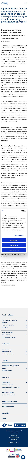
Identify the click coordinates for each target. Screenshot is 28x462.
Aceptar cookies (14, 240)
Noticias (4, 418)
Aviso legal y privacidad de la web (14, 431)
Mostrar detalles (19, 235)
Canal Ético (14, 439)
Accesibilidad (14, 435)
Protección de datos (14, 437)
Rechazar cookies (14, 250)
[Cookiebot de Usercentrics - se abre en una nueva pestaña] (20, 211)
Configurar (13, 245)
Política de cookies (14, 433)
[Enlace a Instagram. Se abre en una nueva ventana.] (18, 442)
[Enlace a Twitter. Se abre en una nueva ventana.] (16, 442)
